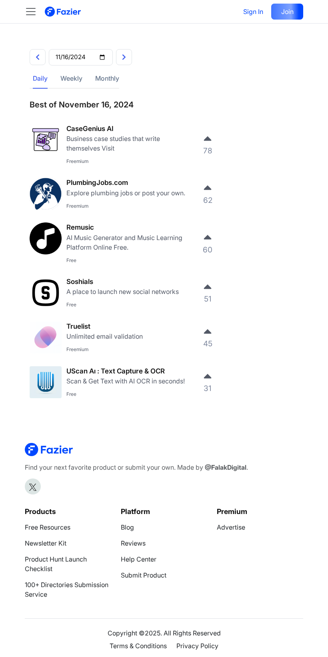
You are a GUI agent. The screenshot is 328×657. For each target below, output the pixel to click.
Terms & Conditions (138, 646)
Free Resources (47, 527)
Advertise (231, 527)
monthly (107, 78)
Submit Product (143, 575)
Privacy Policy (197, 646)
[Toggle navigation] (35, 11)
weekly (71, 78)
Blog (127, 527)
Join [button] (287, 12)
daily (40, 78)
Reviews (133, 543)
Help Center (138, 559)
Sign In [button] (253, 12)
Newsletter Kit (45, 543)
